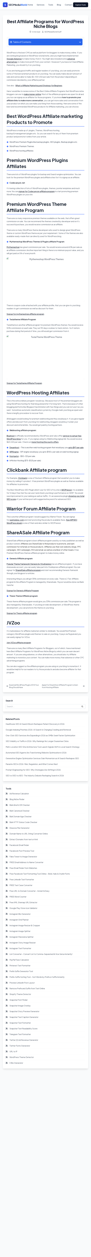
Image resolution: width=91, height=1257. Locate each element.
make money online (32, 94)
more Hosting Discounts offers (45, 442)
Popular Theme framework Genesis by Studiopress (29, 564)
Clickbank (22, 478)
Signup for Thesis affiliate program (22, 613)
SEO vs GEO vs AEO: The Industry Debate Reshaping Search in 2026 (35, 775)
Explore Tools (80, 5)
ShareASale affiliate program (28, 570)
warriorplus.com (17, 520)
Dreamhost (14, 447)
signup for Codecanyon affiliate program (36, 191)
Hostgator (14, 456)
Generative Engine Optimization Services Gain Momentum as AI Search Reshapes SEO (42, 758)
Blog (59, 5)
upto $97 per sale (76, 447)
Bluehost (11, 436)
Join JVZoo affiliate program (19, 642)
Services (40, 5)
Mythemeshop (13, 247)
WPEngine (14, 452)
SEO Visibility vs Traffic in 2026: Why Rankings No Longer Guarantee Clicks (37, 741)
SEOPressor (66, 490)
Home (30, 5)
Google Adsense (14, 59)
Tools (50, 5)
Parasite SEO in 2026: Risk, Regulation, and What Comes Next (32, 764)
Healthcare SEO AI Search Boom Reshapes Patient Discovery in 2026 (35, 724)
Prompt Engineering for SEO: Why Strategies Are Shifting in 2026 (33, 770)
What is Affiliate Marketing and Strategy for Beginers (38, 85)
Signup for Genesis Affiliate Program (23, 590)
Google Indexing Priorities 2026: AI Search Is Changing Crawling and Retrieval (38, 730)
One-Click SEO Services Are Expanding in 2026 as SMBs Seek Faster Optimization (40, 735)
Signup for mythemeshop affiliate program (25, 314)
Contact (68, 5)
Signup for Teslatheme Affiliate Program (24, 383)
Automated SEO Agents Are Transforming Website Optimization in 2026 (36, 752)
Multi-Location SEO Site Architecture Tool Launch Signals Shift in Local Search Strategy (43, 747)
